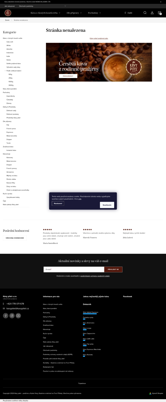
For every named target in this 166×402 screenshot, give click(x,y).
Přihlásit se (113, 269)
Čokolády (10, 100)
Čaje (4, 201)
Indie (8, 56)
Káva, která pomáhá (9, 89)
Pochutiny (6, 92)
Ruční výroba (7, 194)
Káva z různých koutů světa (12, 38)
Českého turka (88, 317)
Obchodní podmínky (26, 6)
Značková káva (8, 147)
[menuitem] (46, 12)
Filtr (8, 125)
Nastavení (58, 203)
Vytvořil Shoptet (157, 393)
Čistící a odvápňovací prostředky (18, 190)
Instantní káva (11, 150)
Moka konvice (11, 161)
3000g (11, 85)
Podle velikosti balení (14, 71)
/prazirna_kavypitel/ (12, 315)
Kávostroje (6, 154)
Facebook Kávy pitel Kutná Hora (5, 315)
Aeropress (10, 172)
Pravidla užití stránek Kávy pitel (53, 358)
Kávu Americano (88, 323)
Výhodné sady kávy (13, 67)
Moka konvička (12, 136)
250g (10, 78)
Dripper (9, 139)
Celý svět (10, 42)
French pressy (12, 168)
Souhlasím (107, 205)
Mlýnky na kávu (12, 175)
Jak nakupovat (10, 6)
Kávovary (10, 157)
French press (11, 128)
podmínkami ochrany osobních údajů (95, 276)
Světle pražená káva (14, 63)
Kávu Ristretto (88, 355)
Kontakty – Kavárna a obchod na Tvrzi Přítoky (58, 363)
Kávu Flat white (88, 344)
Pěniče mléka (11, 179)
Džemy (9, 103)
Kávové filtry (11, 183)
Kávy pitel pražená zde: (99, 38)
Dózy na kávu (11, 186)
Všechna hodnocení (15, 238)
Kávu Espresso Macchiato (92, 349)
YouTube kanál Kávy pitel (18, 315)
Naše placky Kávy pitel (11, 204)
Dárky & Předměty (9, 107)
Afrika (9, 45)
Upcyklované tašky (13, 197)
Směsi (9, 60)
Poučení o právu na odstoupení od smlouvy (58, 371)
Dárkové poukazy (13, 114)
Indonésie (10, 53)
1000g (11, 81)
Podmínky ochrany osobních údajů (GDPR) (57, 354)
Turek (9, 143)
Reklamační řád (48, 367)
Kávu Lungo (87, 328)
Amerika (9, 49)
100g (10, 74)
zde (79, 199)
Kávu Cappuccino (89, 333)
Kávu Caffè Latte (88, 339)
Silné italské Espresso (90, 312)
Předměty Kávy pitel (13, 118)
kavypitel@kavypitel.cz (18, 308)
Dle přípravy (7, 121)
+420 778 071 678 (15, 303)
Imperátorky (11, 96)
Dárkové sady (11, 110)
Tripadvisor (82, 383)
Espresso (10, 132)
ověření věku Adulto (20, 400)
